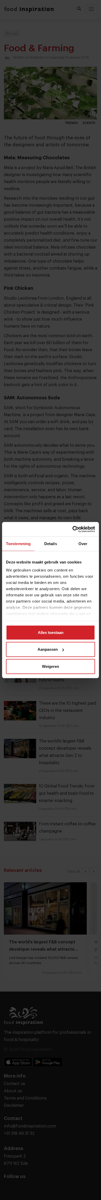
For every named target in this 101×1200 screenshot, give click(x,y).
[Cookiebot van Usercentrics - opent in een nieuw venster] (72, 529)
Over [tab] (82, 543)
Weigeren (50, 666)
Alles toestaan (50, 632)
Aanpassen (48, 649)
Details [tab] (50, 543)
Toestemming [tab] (18, 543)
